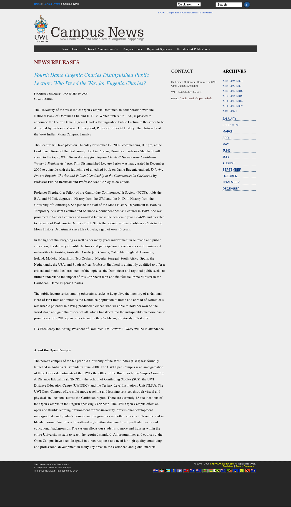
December (231, 188)
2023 (225, 85)
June (226, 150)
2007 (232, 110)
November (231, 182)
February (231, 125)
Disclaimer (228, 466)
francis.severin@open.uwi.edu (196, 98)
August (229, 163)
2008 (225, 110)
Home (37, 3)
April (227, 138)
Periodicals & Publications (193, 49)
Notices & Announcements (101, 49)
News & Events (51, 3)
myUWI (161, 12)
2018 (240, 90)
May (226, 144)
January (229, 118)
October (230, 176)
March (228, 131)
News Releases (70, 49)
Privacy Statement (245, 466)
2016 (232, 95)
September (232, 169)
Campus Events (132, 49)
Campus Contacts (190, 12)
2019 (232, 90)
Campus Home (174, 12)
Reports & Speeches (159, 49)
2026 (225, 80)
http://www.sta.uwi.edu (222, 463)
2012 (240, 100)
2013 (232, 100)
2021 (240, 85)
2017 (225, 95)
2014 (225, 100)
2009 (240, 105)
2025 (232, 80)
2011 (225, 105)
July (226, 157)
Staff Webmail (206, 12)
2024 (240, 80)
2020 (225, 90)
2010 (232, 105)
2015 (240, 95)
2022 (232, 85)
